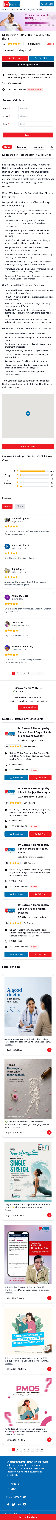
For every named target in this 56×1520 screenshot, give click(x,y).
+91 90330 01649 (17, 1497)
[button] (28, 413)
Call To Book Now (28, 1516)
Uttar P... (23, 10)
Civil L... (42, 10)
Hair (13, 10)
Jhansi (33, 10)
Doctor (5, 10)
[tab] (7, 147)
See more (9, 1045)
